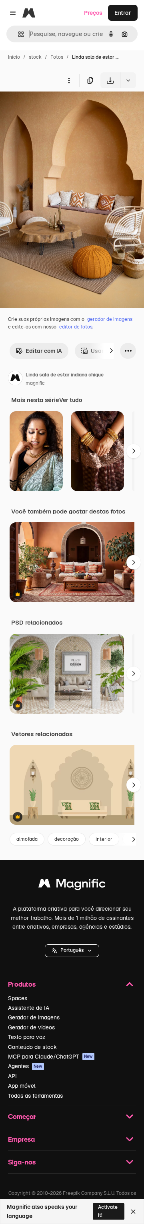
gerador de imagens (109, 319)
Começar (22, 1116)
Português (72, 950)
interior (104, 839)
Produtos (22, 984)
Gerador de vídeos (31, 1027)
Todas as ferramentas (35, 1095)
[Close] (133, 1211)
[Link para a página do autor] (15, 379)
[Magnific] (72, 885)
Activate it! (108, 1211)
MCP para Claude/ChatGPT (50, 1056)
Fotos (56, 57)
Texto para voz (27, 1037)
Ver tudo (70, 400)
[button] (72, 950)
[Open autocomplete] (18, 34)
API (12, 1076)
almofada (27, 839)
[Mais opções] (69, 80)
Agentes (25, 1066)
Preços (93, 12)
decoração (66, 839)
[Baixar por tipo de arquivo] (128, 80)
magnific (35, 383)
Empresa (21, 1139)
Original (51, 107)
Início (14, 57)
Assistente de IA (28, 1007)
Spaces (17, 998)
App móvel (22, 1085)
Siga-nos (22, 1162)
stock (35, 57)
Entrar (122, 12)
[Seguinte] (111, 351)
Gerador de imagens (34, 1017)
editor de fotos (75, 327)
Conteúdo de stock (32, 1047)
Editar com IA (44, 350)
